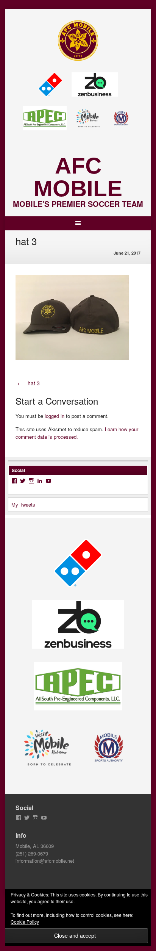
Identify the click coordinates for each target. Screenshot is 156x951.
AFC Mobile (78, 177)
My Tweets (23, 504)
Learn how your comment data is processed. (77, 432)
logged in (54, 415)
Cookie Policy (25, 921)
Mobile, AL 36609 (35, 845)
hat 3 (28, 383)
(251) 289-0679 (32, 853)
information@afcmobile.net (45, 860)
